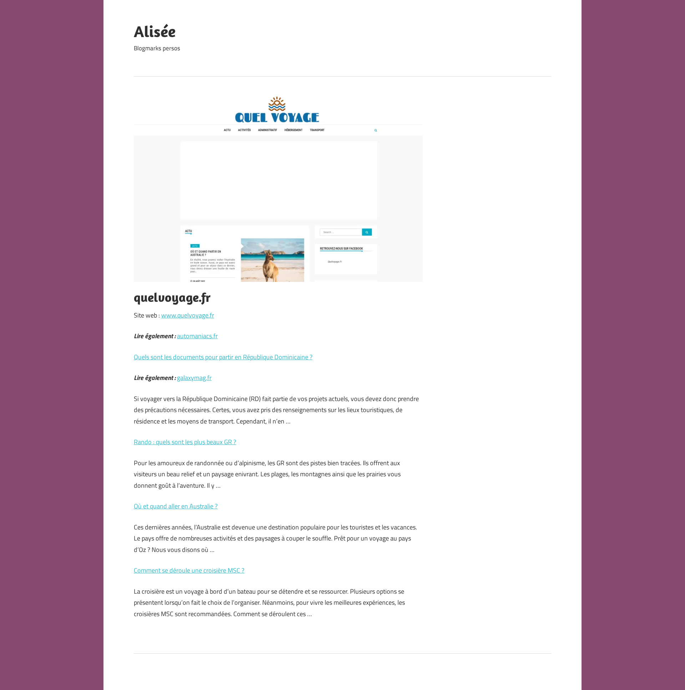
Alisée (155, 31)
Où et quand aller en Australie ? (176, 506)
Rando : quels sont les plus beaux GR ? (185, 442)
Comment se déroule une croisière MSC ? (189, 570)
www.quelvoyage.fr (187, 315)
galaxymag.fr (194, 377)
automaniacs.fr (197, 336)
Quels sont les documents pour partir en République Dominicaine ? (223, 357)
